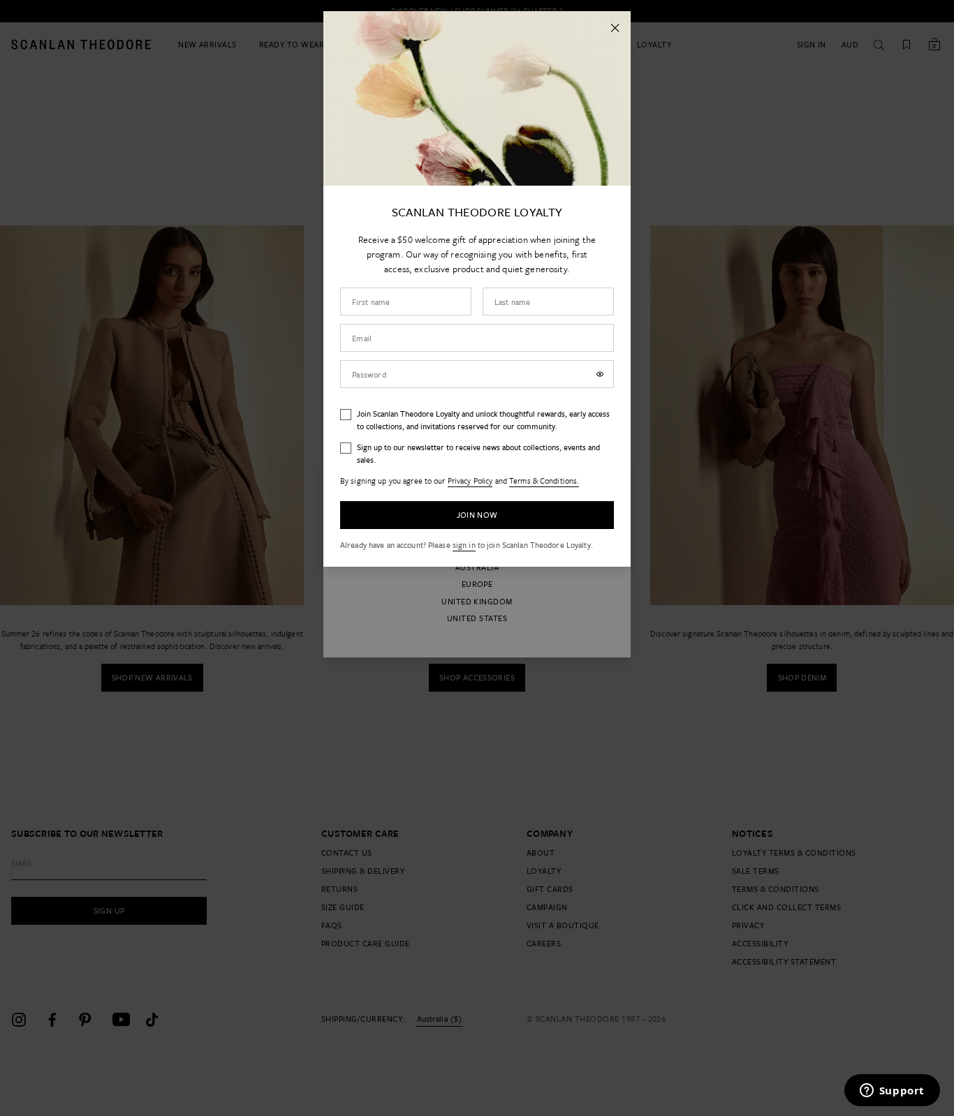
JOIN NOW (477, 515)
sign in (464, 545)
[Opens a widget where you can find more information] (892, 1091)
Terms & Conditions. (544, 480)
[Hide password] (600, 374)
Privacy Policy (470, 480)
